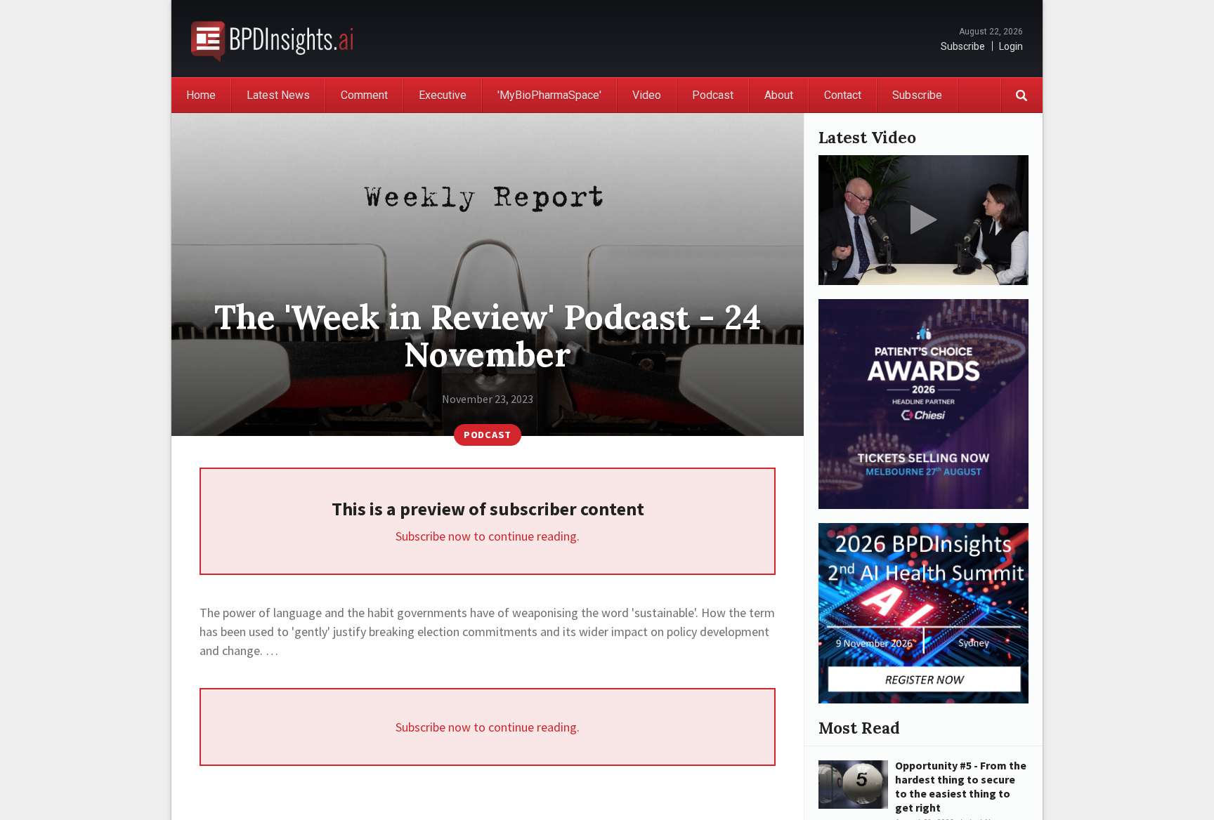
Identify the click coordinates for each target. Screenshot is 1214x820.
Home (201, 95)
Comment (364, 95)
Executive (442, 95)
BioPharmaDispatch (272, 38)
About (778, 95)
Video (646, 95)
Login (1011, 46)
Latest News (278, 95)
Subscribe (963, 46)
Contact (842, 95)
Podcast (712, 95)
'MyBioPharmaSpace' (549, 95)
